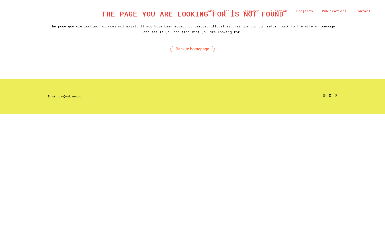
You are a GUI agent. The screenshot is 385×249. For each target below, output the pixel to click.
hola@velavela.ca (69, 96)
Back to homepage (192, 49)
